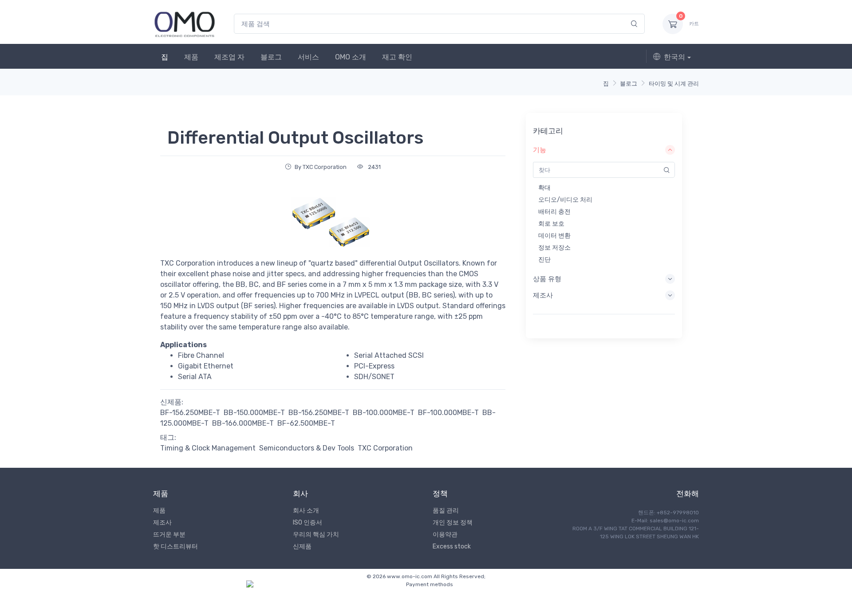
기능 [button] (539, 150)
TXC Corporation (385, 448)
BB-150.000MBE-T (254, 412)
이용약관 (445, 534)
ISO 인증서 (307, 522)
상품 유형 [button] (547, 279)
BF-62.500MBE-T (306, 423)
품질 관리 (446, 510)
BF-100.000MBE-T (448, 412)
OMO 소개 (350, 57)
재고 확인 (397, 57)
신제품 (302, 546)
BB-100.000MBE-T (383, 412)
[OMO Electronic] (184, 23)
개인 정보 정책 (453, 522)
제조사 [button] (543, 295)
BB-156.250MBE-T (318, 412)
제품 (191, 57)
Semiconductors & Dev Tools (306, 448)
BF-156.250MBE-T (190, 412)
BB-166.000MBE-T (243, 423)
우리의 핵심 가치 (316, 534)
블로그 (271, 57)
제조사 (162, 522)
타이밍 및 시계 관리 (674, 83)
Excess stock (452, 546)
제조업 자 (229, 57)
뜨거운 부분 (169, 534)
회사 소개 (306, 510)
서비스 (308, 57)
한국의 (674, 57)
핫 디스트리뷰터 (175, 546)
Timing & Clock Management (208, 448)
